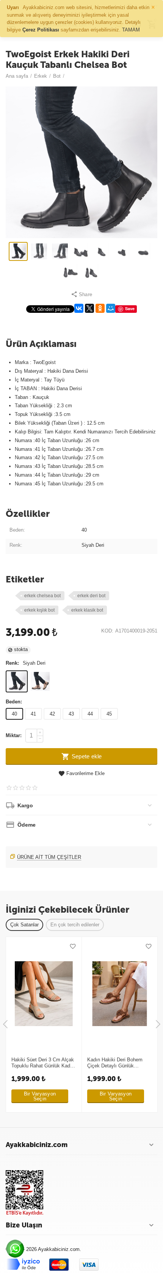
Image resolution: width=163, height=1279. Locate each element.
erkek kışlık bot (39, 610)
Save (130, 308)
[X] (89, 308)
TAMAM (131, 30)
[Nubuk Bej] (40, 681)
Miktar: (14, 735)
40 (14, 714)
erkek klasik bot (87, 610)
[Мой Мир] (110, 308)
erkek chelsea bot (42, 595)
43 (71, 714)
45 (109, 714)
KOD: (107, 631)
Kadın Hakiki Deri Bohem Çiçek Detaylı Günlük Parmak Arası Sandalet (115, 1063)
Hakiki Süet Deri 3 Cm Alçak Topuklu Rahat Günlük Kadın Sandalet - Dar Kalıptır (42, 1063)
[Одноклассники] (100, 308)
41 (33, 714)
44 (90, 714)
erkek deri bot (91, 595)
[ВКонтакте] (78, 308)
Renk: (12, 663)
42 (52, 714)
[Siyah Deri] (17, 681)
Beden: (14, 702)
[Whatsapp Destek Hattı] (17, 1250)
